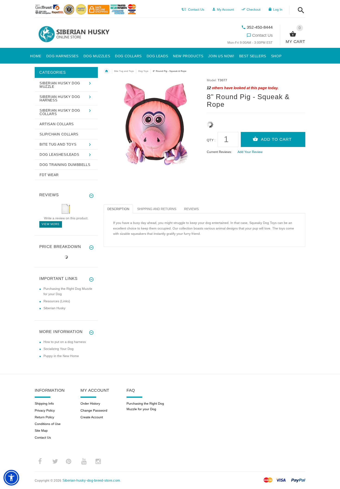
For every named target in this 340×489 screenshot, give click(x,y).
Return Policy (44, 417)
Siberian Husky (54, 308)
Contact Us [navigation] (196, 9)
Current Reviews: (219, 152)
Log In (277, 9)
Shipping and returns (156, 209)
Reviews (191, 209)
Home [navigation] (107, 71)
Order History (90, 403)
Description (118, 209)
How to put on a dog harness (64, 342)
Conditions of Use (48, 424)
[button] (299, 10)
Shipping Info (44, 403)
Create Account (91, 417)
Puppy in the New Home (61, 356)
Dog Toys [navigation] (143, 71)
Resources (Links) (56, 301)
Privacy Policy (45, 410)
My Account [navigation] (225, 9)
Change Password (93, 410)
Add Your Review (250, 152)
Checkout (253, 9)
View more (51, 224)
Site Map (41, 430)
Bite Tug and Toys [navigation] (124, 71)
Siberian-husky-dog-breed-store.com (91, 480)
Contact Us (262, 35)
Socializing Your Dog (58, 349)
